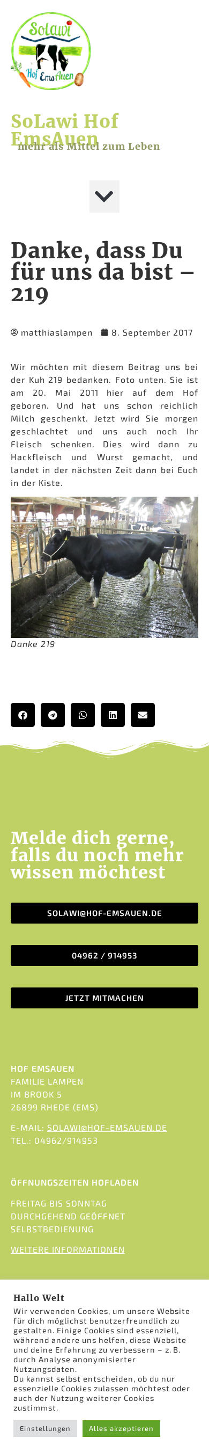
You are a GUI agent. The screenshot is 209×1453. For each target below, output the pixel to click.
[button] (104, 196)
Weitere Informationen (68, 1249)
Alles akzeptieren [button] (121, 1428)
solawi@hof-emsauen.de (107, 1127)
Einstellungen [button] (45, 1428)
